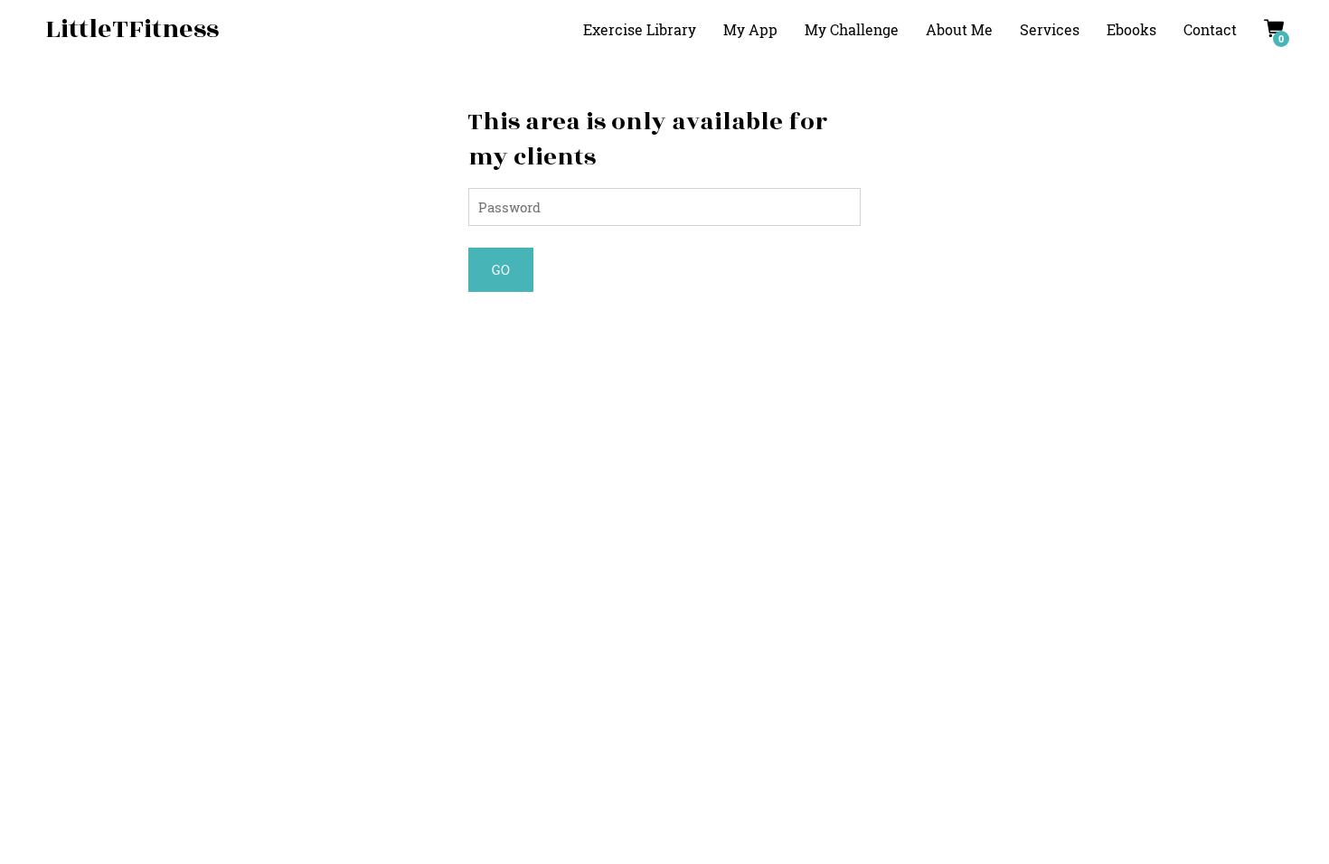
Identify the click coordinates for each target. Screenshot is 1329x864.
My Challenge (852, 29)
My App (750, 29)
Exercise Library (639, 29)
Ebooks (1131, 29)
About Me (959, 29)
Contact (1210, 29)
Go (501, 269)
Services (1049, 29)
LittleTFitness (132, 30)
